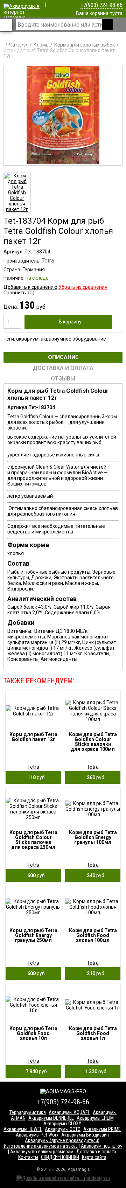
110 (35, 777)
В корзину (70, 321)
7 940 (35, 1071)
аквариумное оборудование (73, 339)
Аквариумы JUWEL (23, 1129)
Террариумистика (27, 1112)
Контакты (28, 1157)
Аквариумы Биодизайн (85, 1135)
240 (94, 875)
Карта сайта (94, 1157)
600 (35, 875)
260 (94, 777)
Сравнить (15, 292)
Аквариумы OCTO (62, 1129)
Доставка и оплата (96, 1151)
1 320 (94, 1071)
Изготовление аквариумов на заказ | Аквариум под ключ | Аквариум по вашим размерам (63, 1148)
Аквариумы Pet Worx (37, 1135)
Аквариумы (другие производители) (62, 1140)
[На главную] (22, 57)
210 (94, 973)
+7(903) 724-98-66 (101, 5)
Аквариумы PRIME (102, 1129)
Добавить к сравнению (30, 287)
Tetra (48, 260)
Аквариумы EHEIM (95, 1118)
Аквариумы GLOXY (62, 1123)
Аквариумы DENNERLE (51, 1118)
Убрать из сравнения (82, 287)
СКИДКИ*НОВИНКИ (60, 1157)
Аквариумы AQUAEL (69, 1112)
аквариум (27, 339)
